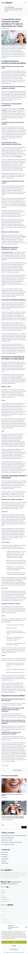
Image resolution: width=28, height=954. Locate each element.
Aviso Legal (22, 952)
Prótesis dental (4, 819)
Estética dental (4, 852)
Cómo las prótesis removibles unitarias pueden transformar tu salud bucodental (12, 817)
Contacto (3, 914)
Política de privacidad (15, 952)
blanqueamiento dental (7, 252)
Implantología (4, 854)
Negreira (3, 897)
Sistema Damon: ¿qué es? (7, 840)
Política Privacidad (6, 921)
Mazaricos (4, 901)
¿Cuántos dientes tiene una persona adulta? (11, 795)
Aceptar (14, 942)
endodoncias (19, 156)
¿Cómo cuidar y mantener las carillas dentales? (11, 842)
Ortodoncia (3, 861)
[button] (26, 927)
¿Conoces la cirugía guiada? (7, 837)
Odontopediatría (5, 858)
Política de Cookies (7, 952)
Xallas (3, 890)
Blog (3, 917)
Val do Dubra (5, 899)
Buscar (2, 825)
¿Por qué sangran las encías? (7, 844)
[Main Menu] (25, 2)
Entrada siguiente (18, 770)
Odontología (3, 797)
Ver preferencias (14, 949)
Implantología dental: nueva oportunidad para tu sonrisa (13, 835)
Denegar (14, 945)
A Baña (3, 892)
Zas (2, 895)
